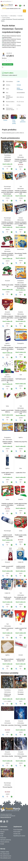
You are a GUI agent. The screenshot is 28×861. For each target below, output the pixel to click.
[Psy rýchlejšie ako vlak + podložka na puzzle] (16, 607)
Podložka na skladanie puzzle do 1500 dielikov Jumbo (7, 505)
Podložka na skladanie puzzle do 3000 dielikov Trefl (21, 192)
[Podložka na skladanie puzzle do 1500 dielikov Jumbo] (3, 513)
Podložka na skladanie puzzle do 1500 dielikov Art (7, 318)
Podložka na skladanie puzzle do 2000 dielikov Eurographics (21, 286)
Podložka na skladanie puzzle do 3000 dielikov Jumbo (21, 161)
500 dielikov (21, 692)
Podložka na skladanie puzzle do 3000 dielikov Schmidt (21, 224)
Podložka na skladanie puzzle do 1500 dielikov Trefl (21, 412)
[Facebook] (1, 822)
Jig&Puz (7, 343)
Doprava (2, 831)
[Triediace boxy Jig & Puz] (16, 451)
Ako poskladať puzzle (5, 857)
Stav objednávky (4, 829)
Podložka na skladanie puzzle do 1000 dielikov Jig (7, 380)
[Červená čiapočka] (3, 797)
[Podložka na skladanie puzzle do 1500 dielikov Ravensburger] (3, 232)
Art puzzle (7, 249)
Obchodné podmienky (5, 839)
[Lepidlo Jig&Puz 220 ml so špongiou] (3, 482)
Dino (20, 468)
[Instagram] (7, 822)
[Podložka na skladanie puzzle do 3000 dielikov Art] (3, 263)
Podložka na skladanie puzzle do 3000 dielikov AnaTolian (21, 318)
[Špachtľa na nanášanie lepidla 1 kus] (3, 669)
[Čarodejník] (16, 704)
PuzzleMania (7, 155)
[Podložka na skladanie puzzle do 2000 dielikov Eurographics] (16, 295)
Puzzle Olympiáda (17, 829)
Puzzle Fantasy (6, 17)
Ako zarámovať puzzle (5, 855)
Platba (1, 833)
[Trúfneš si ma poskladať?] (3, 169)
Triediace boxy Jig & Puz (20, 441)
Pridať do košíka (7, 64)
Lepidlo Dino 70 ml (20, 472)
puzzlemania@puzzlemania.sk (7, 815)
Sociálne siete (16, 833)
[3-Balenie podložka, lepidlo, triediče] (3, 451)
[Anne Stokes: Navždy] (3, 766)
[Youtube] (4, 822)
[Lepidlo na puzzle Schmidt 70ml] (16, 669)
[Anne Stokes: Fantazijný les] (16, 735)
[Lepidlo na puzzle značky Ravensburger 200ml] (3, 545)
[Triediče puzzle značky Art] (3, 294)
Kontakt (2, 843)
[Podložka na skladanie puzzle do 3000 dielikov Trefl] (16, 201)
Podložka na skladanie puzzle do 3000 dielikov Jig (7, 349)
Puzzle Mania (4, 15)
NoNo (7, 406)
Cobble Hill (20, 562)
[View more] (20, 148)
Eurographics (20, 280)
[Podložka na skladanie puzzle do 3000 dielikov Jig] (3, 357)
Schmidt (20, 15)
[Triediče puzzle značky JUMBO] (16, 544)
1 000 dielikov (7, 157)
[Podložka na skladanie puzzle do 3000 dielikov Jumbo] (16, 169)
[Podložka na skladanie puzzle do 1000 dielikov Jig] (3, 389)
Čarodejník (20, 694)
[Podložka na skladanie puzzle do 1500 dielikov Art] (3, 326)
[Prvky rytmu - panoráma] (3, 735)
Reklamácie (3, 837)
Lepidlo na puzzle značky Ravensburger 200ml (7, 536)
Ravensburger (7, 186)
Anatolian (20, 312)
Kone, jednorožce (22, 121)
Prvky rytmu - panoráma (7, 725)
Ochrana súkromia (4, 841)
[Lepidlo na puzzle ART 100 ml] (3, 576)
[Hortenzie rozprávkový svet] (3, 638)
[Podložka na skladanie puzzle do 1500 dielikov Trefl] (16, 420)
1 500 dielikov (13, 15)
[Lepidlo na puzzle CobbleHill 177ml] (16, 576)
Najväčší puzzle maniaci (19, 835)
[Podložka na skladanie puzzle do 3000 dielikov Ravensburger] (3, 201)
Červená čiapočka (7, 787)
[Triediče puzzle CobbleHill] (3, 607)
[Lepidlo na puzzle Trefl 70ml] (16, 638)
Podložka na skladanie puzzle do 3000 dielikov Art (7, 255)
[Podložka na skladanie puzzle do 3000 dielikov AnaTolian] (16, 326)
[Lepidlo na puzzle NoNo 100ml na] (3, 420)
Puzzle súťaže (16, 831)
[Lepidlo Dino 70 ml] (16, 482)
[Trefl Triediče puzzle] (16, 388)
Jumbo (20, 155)
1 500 (18, 81)
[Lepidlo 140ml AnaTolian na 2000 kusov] (16, 513)
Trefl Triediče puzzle (20, 379)
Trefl (21, 186)
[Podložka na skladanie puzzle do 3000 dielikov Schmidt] (16, 232)
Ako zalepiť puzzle (4, 853)
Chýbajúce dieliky (4, 851)
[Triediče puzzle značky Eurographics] (16, 357)
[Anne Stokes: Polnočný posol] (16, 766)
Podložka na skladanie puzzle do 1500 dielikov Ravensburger (7, 224)
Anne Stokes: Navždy (7, 756)
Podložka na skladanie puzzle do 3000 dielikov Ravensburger (7, 192)
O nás (1, 835)
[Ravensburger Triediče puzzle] (16, 263)
